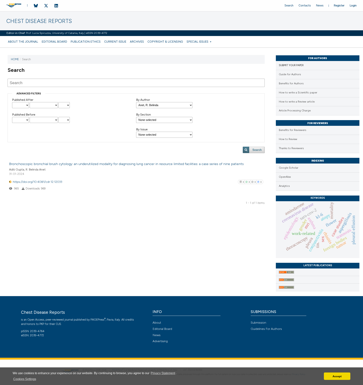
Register (339, 5)
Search (289, 5)
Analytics (284, 186)
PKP (42, 324)
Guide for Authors (290, 74)
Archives (137, 41)
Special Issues (198, 41)
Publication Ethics (86, 41)
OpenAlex (285, 176)
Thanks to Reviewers (291, 148)
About (157, 322)
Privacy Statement (163, 373)
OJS (58, 324)
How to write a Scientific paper (298, 92)
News (319, 5)
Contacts (305, 5)
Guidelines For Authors (266, 329)
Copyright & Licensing (165, 41)
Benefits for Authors (291, 83)
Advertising (160, 341)
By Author (143, 100)
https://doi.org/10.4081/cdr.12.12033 (37, 182)
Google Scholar (288, 167)
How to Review (288, 139)
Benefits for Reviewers (292, 130)
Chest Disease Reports (39, 21)
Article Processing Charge (295, 110)
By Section (143, 114)
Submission (258, 322)
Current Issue (115, 41)
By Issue (142, 129)
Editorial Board (54, 41)
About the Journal (23, 41)
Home (15, 59)
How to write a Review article (297, 101)
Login (353, 5)
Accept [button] (337, 376)
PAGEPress (97, 319)
